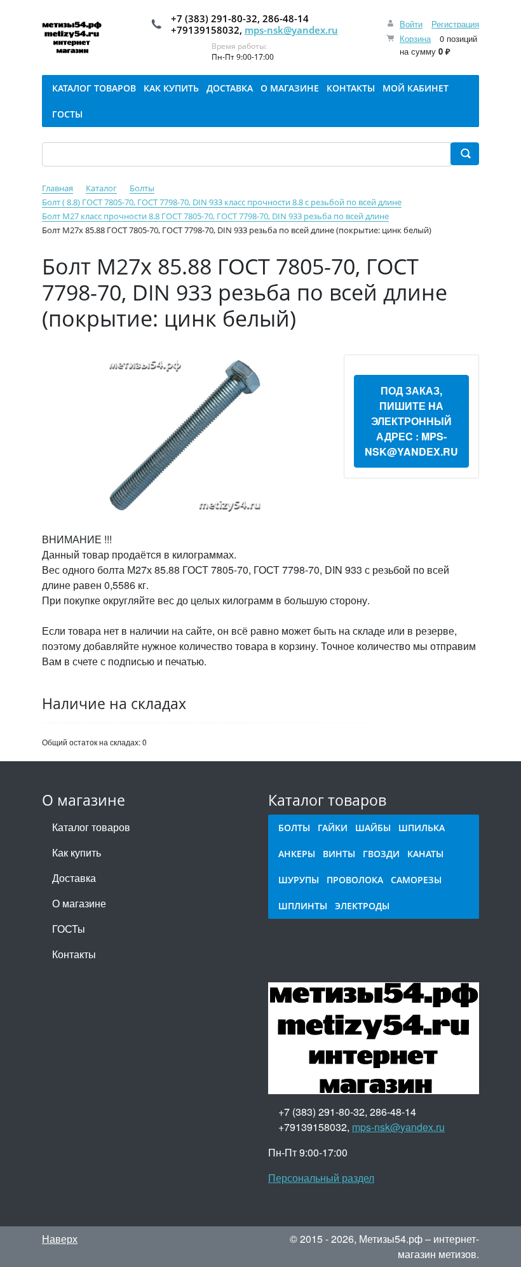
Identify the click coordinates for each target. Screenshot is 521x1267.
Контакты (74, 954)
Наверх (60, 1238)
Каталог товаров (91, 827)
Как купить (76, 852)
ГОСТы (68, 928)
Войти (411, 24)
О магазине (79, 903)
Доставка (74, 878)
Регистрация (455, 24)
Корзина (415, 38)
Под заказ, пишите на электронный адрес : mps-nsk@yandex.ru (411, 421)
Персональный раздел (321, 1177)
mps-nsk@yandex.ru (291, 30)
